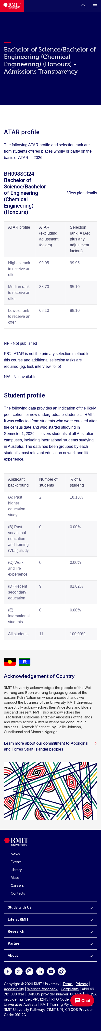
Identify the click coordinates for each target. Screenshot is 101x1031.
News (15, 854)
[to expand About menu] (91, 955)
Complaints (70, 989)
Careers (17, 885)
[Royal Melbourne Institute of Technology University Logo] (12, 6)
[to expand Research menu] (91, 931)
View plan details (82, 193)
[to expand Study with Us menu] (91, 907)
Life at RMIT (18, 919)
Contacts (18, 893)
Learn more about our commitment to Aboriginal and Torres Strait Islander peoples (46, 746)
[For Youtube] (51, 971)
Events (16, 862)
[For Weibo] (62, 971)
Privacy (82, 984)
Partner (14, 943)
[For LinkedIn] (40, 971)
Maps (15, 877)
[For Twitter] (19, 971)
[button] (83, 6)
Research (16, 931)
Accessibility (14, 989)
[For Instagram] (29, 971)
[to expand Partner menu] (91, 943)
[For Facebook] (8, 971)
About (13, 955)
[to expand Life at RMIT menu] (91, 919)
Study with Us (19, 907)
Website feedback (42, 989)
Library (16, 870)
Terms (68, 984)
